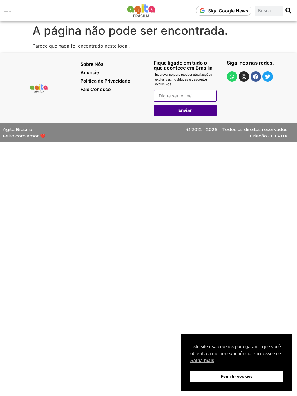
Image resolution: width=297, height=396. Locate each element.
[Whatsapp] (232, 76)
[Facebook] (256, 76)
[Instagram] (244, 76)
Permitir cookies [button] (237, 376)
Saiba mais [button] (202, 360)
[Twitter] (267, 76)
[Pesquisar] (288, 11)
